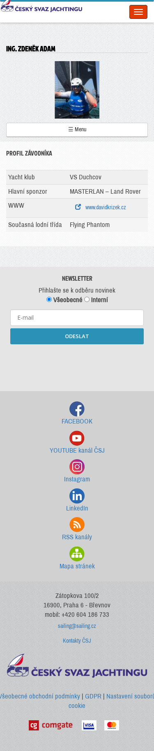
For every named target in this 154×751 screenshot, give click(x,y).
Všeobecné (67, 299)
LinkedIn (77, 508)
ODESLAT (77, 336)
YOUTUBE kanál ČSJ (77, 450)
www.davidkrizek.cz (104, 207)
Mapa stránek (77, 566)
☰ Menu (77, 129)
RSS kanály (77, 536)
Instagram (77, 479)
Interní (99, 299)
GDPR (93, 696)
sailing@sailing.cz (77, 626)
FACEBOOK (77, 421)
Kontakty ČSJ (77, 641)
